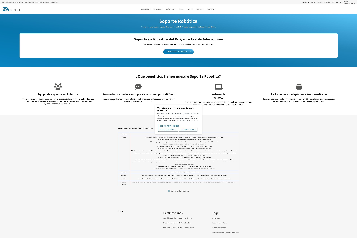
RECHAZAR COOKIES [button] (168, 130)
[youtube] (337, 2)
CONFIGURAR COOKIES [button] (169, 126)
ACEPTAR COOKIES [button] (188, 130)
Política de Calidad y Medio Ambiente (225, 233)
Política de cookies (219, 228)
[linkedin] (340, 2)
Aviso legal (216, 218)
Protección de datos (219, 223)
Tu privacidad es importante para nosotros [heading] (175, 109)
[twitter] (333, 2)
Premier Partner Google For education (177, 223)
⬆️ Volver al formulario (178, 191)
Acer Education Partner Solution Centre (177, 218)
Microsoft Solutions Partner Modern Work (178, 228)
